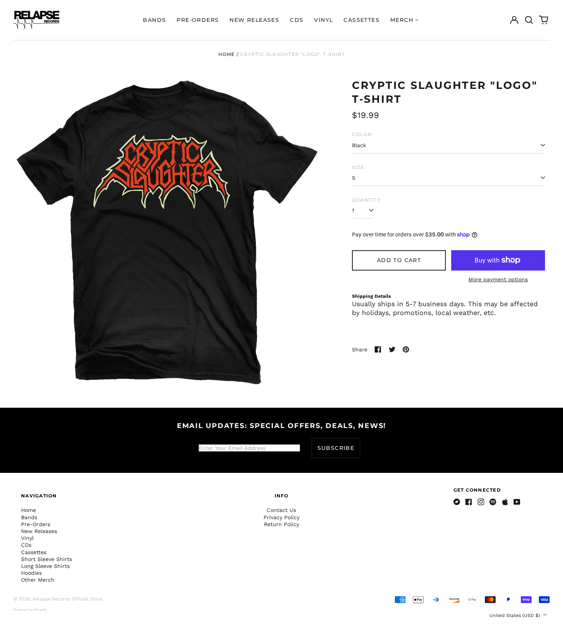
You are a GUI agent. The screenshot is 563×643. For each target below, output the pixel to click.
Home (226, 54)
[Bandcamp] (456, 502)
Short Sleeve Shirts (46, 559)
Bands (154, 19)
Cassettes (362, 19)
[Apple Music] (505, 502)
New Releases (254, 19)
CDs (296, 19)
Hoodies (31, 573)
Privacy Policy (281, 517)
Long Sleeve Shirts (45, 566)
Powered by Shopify (30, 610)
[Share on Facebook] (378, 349)
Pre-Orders (198, 19)
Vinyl (323, 19)
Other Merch (37, 580)
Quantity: (367, 200)
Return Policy (281, 524)
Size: (359, 167)
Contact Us (281, 510)
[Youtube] (517, 502)
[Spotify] (492, 502)
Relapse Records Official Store (67, 599)
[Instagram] (481, 502)
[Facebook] (468, 502)
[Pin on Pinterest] (406, 349)
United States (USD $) (515, 615)
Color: (362, 134)
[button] (529, 20)
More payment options (498, 279)
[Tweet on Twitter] (392, 349)
